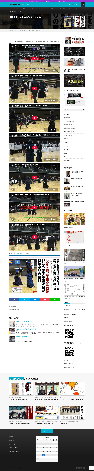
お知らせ (11, 8)
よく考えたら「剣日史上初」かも (24, 321)
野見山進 (73, 421)
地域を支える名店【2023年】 (70, 314)
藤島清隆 (46, 397)
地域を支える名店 (68, 117)
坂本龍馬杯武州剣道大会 (22, 336)
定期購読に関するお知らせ (70, 128)
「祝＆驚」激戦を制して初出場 (18, 399)
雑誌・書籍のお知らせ (69, 121)
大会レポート (26, 8)
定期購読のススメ (53, 8)
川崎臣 (17, 397)
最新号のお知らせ (68, 124)
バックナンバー (67, 305)
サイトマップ (12, 440)
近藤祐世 (17, 421)
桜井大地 (25, 421)
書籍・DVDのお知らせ (69, 131)
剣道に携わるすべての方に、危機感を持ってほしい (74, 296)
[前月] (37, 437)
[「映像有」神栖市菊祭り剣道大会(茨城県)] (12, 331)
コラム (19, 11)
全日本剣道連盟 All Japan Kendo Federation (19, 306)
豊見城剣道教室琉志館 (50, 421)
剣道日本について (13, 436)
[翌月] (56, 437)
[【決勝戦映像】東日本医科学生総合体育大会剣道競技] (67, 196)
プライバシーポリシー (14, 447)
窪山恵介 (21, 421)
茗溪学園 (21, 397)
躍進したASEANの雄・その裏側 (77, 201)
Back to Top (47, 431)
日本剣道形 (69, 421)
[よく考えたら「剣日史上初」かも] (12, 324)
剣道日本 (19, 467)
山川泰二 (43, 421)
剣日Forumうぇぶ (34, 8)
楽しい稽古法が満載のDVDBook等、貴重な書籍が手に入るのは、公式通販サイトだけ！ (47, 1)
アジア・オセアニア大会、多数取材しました (72, 400)
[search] (84, 110)
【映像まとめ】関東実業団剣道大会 (19, 423)
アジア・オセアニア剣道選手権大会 (74, 397)
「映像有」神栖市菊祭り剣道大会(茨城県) (26, 329)
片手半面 (54, 397)
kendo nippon (13, 11)
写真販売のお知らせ (68, 138)
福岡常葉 (50, 397)
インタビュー (18, 8)
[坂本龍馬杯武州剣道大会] (12, 339)
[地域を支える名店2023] (74, 55)
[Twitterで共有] (24, 299)
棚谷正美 (77, 421)
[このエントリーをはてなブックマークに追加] (35, 299)
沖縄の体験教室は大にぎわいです (44, 423)
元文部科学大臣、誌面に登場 (77, 186)
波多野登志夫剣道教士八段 (76, 178)
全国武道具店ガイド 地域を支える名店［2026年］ (70, 8)
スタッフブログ (44, 8)
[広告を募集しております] (74, 87)
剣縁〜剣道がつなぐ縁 (14, 309)
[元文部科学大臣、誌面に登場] (67, 189)
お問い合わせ (12, 444)
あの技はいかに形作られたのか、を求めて (47, 399)
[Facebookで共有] (14, 299)
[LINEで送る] (55, 299)
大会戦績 (66, 317)
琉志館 (56, 421)
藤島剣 (43, 397)
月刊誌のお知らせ (68, 135)
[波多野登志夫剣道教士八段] (67, 181)
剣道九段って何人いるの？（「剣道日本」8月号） (74, 262)
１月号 (17, 253)
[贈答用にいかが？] (74, 65)
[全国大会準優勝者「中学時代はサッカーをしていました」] (67, 174)
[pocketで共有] (45, 299)
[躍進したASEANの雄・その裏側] (67, 204)
